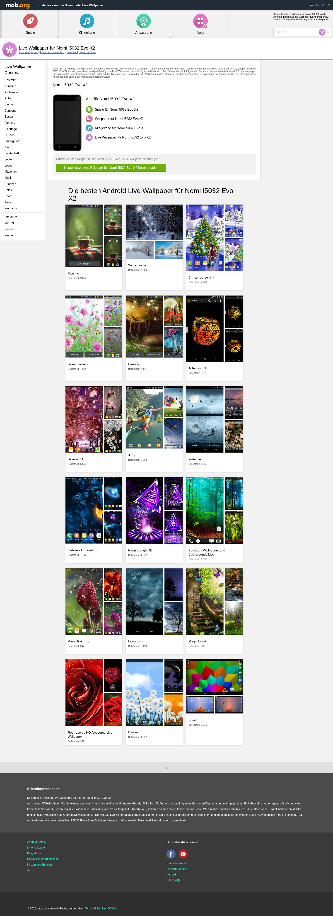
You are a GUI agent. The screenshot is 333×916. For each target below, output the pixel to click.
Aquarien (10, 86)
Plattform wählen (176, 869)
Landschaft (12, 153)
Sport (8, 196)
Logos (8, 165)
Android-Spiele (36, 842)
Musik (8, 177)
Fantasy (10, 122)
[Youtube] (184, 857)
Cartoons (10, 110)
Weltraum (11, 208)
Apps (30, 870)
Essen (9, 116)
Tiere (8, 202)
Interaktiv (11, 217)
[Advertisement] (24, 315)
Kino (7, 147)
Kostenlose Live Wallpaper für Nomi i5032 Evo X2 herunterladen (111, 167)
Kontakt (171, 874)
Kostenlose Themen (39, 864)
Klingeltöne (34, 853)
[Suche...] (323, 32)
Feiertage (11, 129)
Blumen (9, 104)
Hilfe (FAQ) (173, 880)
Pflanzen (10, 184)
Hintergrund (12, 141)
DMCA (112, 908)
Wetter (9, 235)
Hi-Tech (9, 135)
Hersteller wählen (177, 863)
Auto (8, 98)
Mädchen (11, 171)
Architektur (12, 92)
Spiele (9, 190)
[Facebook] (172, 857)
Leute (8, 159)
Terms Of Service (95, 908)
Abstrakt (10, 80)
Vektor (9, 229)
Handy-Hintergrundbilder (42, 859)
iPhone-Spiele (36, 847)
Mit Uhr (9, 223)
